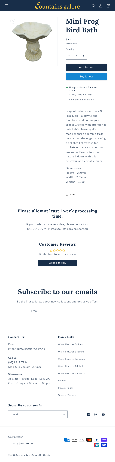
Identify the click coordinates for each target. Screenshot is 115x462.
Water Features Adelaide (71, 366)
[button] (6, 5)
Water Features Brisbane (71, 351)
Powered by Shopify (41, 455)
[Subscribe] (83, 311)
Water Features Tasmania (71, 359)
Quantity (70, 49)
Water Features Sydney (70, 344)
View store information (81, 99)
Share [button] (72, 194)
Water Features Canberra (71, 373)
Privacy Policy (65, 387)
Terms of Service (67, 395)
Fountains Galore (23, 455)
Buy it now (86, 76)
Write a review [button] (57, 262)
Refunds (62, 380)
